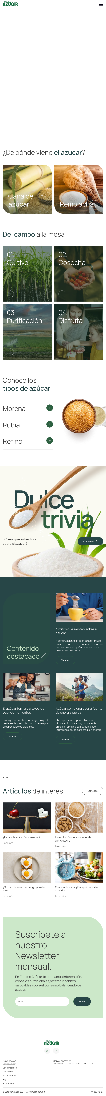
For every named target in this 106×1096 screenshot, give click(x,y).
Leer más (8, 843)
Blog (4, 1079)
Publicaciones (8, 1083)
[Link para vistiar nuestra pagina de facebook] (56, 1051)
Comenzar (88, 541)
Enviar (82, 1001)
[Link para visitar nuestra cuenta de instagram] (47, 1051)
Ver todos (93, 790)
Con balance (8, 1071)
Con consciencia (10, 1067)
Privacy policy (96, 1091)
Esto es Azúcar (9, 1064)
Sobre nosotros (9, 1075)
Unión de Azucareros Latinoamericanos (73, 1063)
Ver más (65, 660)
